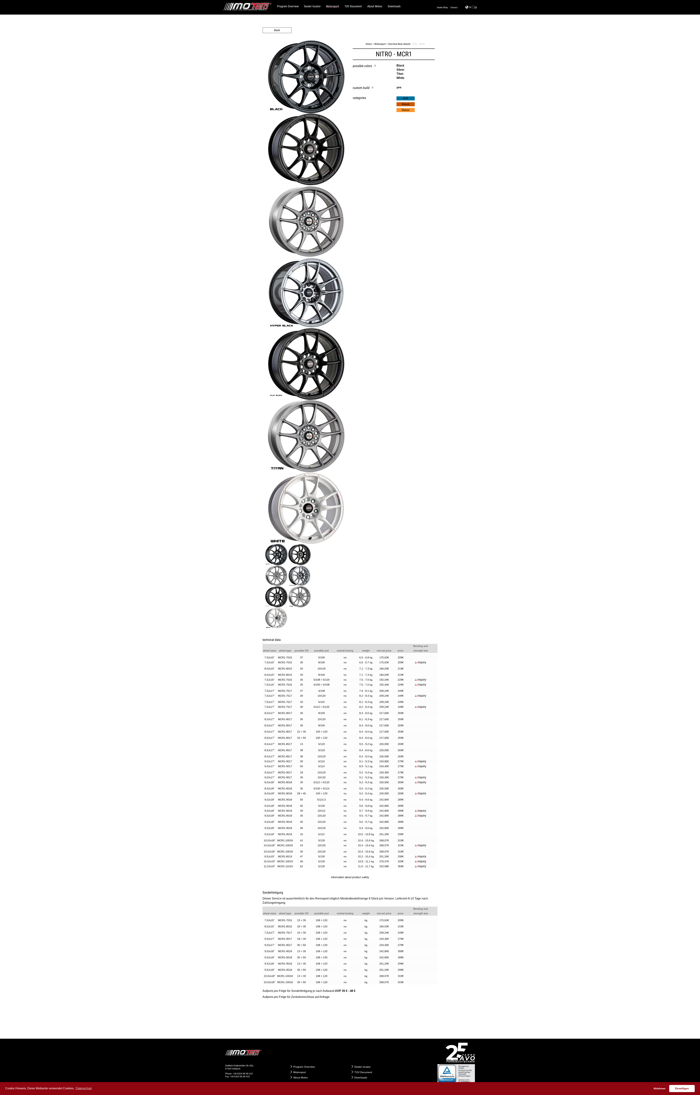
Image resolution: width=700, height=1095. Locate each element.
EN (475, 7)
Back (277, 30)
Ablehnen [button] (660, 1088)
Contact (454, 7)
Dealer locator (312, 6)
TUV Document (353, 6)
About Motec (374, 6)
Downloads (394, 6)
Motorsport (332, 6)
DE (470, 7)
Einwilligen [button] (682, 1088)
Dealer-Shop (442, 7)
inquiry (421, 662)
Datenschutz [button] (84, 1088)
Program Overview (288, 6)
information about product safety (350, 877)
